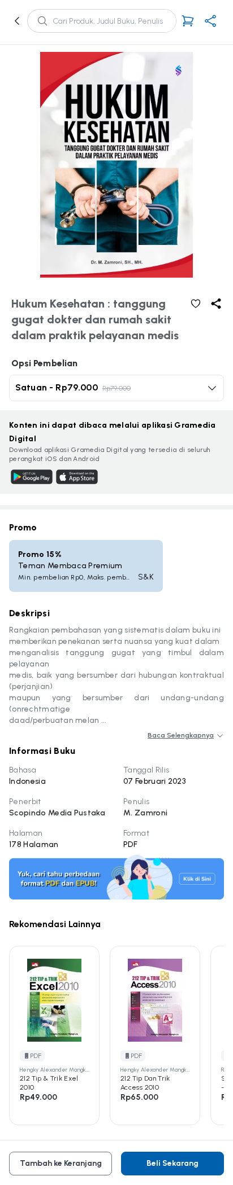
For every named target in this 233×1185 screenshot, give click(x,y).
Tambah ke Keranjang (61, 1163)
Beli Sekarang (172, 1163)
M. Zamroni (145, 813)
